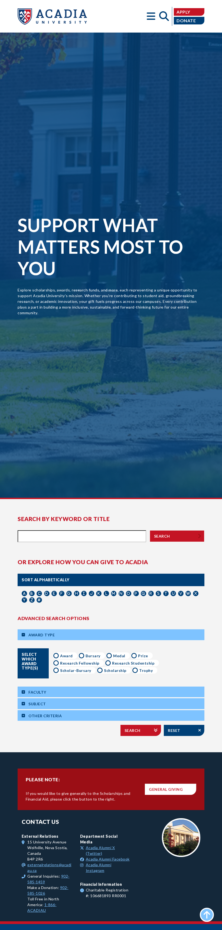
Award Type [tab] (41, 635)
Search (162, 536)
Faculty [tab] (37, 692)
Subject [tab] (37, 704)
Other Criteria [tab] (45, 715)
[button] (151, 16)
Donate (186, 20)
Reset (174, 730)
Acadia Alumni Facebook (108, 859)
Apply (183, 11)
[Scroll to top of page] (207, 915)
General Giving (166, 789)
